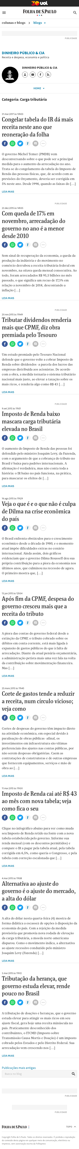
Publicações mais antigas (19, 1068)
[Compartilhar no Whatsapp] (12, 143)
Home (37, 88)
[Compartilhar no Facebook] (5, 143)
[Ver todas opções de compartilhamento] (28, 144)
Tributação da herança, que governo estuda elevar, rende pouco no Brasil (36, 986)
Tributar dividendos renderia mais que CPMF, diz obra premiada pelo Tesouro (36, 327)
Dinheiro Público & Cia (23, 53)
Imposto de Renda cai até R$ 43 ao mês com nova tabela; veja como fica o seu (39, 801)
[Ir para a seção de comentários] (35, 143)
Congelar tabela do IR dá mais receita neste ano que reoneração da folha (37, 127)
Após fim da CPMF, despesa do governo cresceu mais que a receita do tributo (38, 606)
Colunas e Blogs (13, 23)
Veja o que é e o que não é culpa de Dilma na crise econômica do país (39, 511)
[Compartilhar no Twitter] (20, 143)
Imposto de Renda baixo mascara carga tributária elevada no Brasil (31, 421)
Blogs (38, 23)
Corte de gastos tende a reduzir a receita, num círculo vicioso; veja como (38, 701)
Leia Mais (8, 191)
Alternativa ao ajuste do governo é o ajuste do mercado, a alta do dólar (39, 891)
